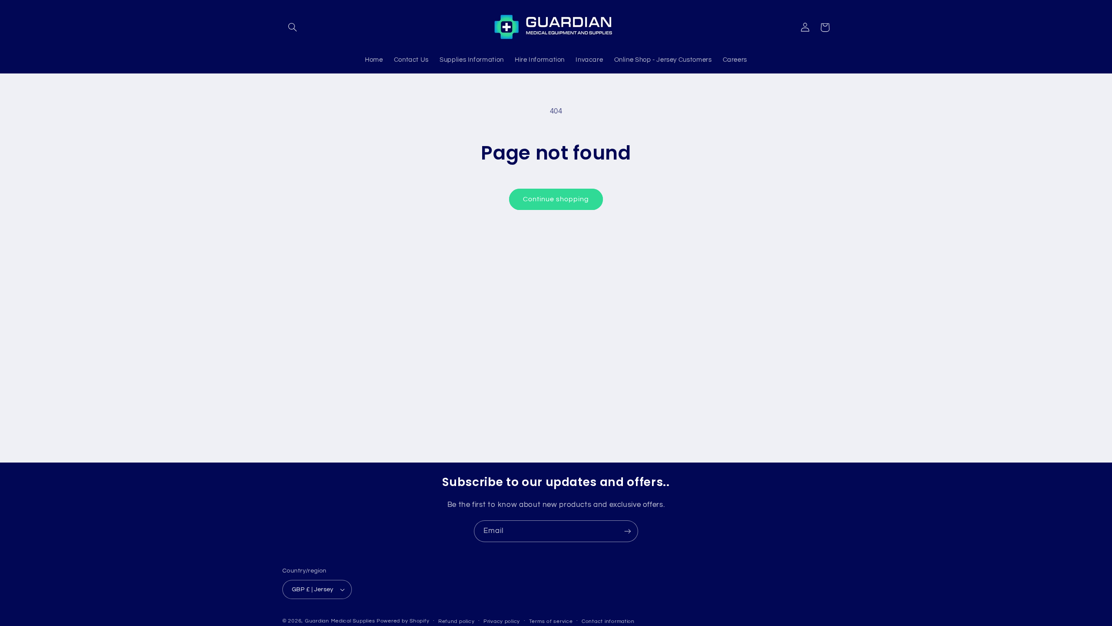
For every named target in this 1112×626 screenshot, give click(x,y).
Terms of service (551, 621)
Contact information (608, 621)
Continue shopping (556, 199)
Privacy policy (501, 621)
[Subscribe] (628, 531)
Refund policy (456, 621)
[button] (292, 27)
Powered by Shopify (403, 621)
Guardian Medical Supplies (340, 621)
